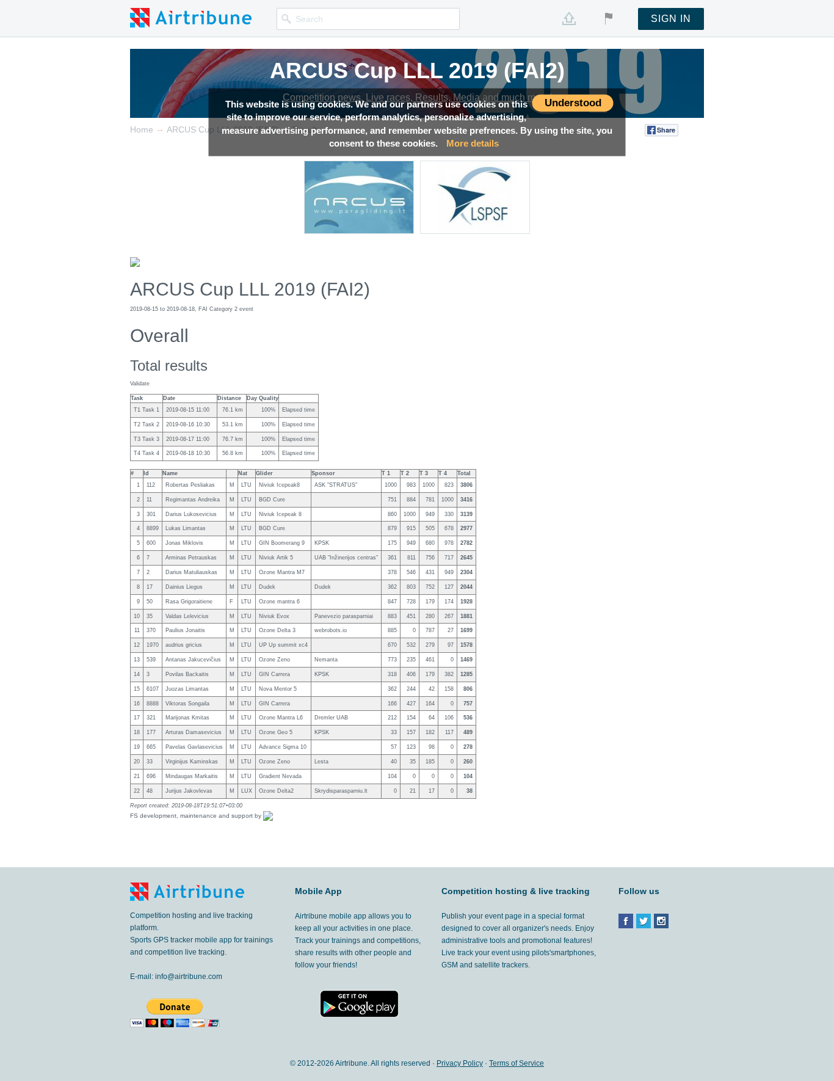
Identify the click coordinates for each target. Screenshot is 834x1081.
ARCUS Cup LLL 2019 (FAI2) (417, 70)
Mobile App (318, 891)
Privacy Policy (460, 1063)
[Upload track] (569, 18)
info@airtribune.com (188, 976)
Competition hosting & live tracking (515, 891)
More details (472, 143)
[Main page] (191, 17)
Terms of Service (516, 1063)
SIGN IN (671, 18)
